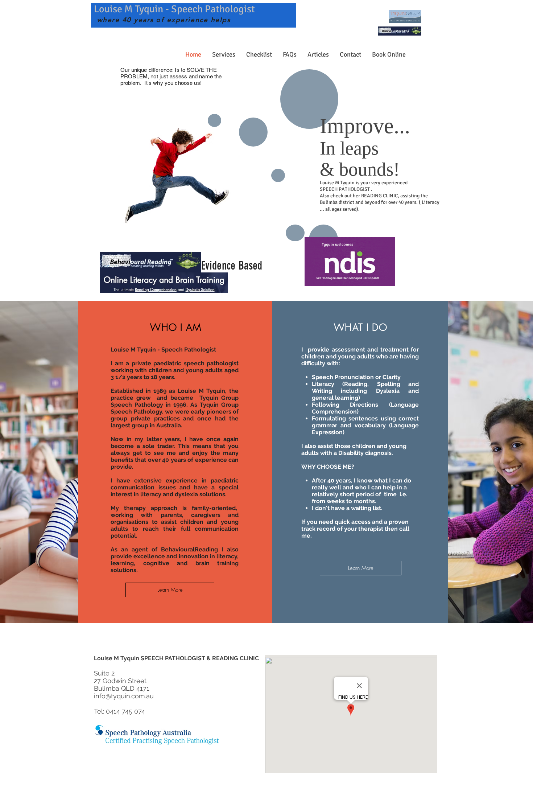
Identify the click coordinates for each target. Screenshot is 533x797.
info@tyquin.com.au (124, 696)
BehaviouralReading (189, 549)
